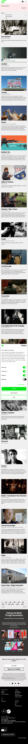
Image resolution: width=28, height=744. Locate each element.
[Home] (4, 1)
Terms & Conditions (5, 694)
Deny (14, 397)
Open (23, 8)
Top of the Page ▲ (22, 737)
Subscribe (17, 701)
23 (6, 602)
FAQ (16, 703)
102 (9, 604)
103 (12, 604)
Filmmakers (3, 701)
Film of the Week (18, 692)
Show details (21, 384)
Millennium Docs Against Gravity (16, 640)
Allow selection (14, 392)
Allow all (14, 388)
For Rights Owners (18, 705)
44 (10, 602)
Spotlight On (17, 691)
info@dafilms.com (9, 723)
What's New (17, 694)
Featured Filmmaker (18, 695)
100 (3, 604)
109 (17, 604)
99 (23, 602)
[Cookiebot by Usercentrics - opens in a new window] (21, 346)
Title (6, 18)
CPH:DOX (3, 639)
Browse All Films (8, 14)
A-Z (2, 699)
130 (22, 604)
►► (20, 607)
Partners (3, 692)
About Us (3, 691)
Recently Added (8, 16)
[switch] (25, 371)
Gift (15, 704)
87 (18, 602)
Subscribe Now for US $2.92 (8, 734)
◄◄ (7, 607)
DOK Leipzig (23, 639)
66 (14, 602)
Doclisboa (9, 639)
